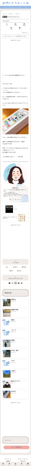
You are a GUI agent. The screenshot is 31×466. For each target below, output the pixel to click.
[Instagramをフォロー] (15, 199)
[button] (20, 28)
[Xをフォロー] (13, 199)
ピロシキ (17, 16)
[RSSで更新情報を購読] (21, 199)
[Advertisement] (15, 56)
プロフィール (8, 459)
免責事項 (8, 461)
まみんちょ (15, 187)
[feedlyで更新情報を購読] (18, 199)
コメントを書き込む (16, 447)
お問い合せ (23, 461)
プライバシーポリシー (23, 459)
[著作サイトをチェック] (10, 199)
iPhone (5, 16)
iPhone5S (11, 16)
